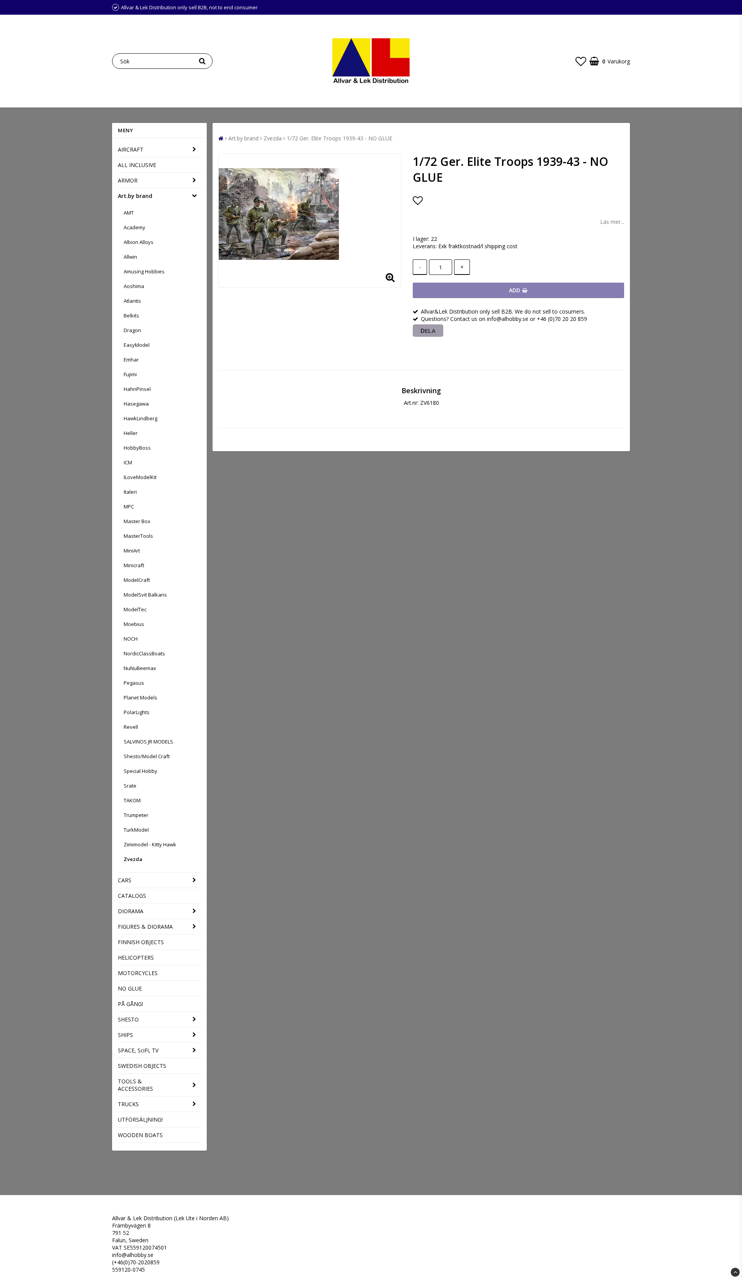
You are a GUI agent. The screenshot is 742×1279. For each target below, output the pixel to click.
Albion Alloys (138, 242)
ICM (128, 462)
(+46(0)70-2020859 (136, 1262)
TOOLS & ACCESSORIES (135, 1085)
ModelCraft (137, 579)
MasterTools (138, 535)
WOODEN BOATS (140, 1135)
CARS (124, 880)
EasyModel (137, 344)
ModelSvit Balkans (145, 594)
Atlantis (132, 300)
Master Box (137, 521)
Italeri (130, 491)
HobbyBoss (137, 447)
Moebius (134, 624)
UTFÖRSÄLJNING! (140, 1119)
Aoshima (134, 286)
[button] (580, 61)
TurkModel (136, 829)
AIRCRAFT (130, 149)
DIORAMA (130, 911)
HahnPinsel (137, 388)
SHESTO (128, 1019)
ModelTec (135, 609)
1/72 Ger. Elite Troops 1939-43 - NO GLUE (339, 138)
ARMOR (128, 180)
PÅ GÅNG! (130, 1004)
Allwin (130, 256)
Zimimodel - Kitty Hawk (150, 844)
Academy (134, 227)
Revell (131, 726)
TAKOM (132, 800)
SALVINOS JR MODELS (148, 741)
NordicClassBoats (144, 653)
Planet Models (140, 697)
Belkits (131, 315)
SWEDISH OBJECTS (142, 1065)
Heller (131, 433)
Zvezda (133, 859)
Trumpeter (136, 815)
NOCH (131, 638)
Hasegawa (136, 403)
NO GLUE (130, 988)
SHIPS (125, 1035)
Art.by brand (135, 196)
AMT (129, 212)
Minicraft (134, 565)
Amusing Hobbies (144, 271)
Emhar (131, 359)
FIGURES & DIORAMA (145, 926)
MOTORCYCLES (138, 973)
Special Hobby (140, 770)
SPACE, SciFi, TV (138, 1050)
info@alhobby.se (132, 1255)
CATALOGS (132, 895)
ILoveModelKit (140, 477)
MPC (129, 506)
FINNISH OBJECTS (141, 942)
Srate (130, 785)
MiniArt (132, 550)
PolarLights (137, 712)
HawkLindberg (140, 418)
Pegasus (134, 682)
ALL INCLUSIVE (137, 165)
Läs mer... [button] (612, 221)
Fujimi (130, 374)
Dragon (132, 330)
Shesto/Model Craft (147, 756)
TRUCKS (128, 1104)
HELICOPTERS (136, 957)
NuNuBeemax (140, 668)
